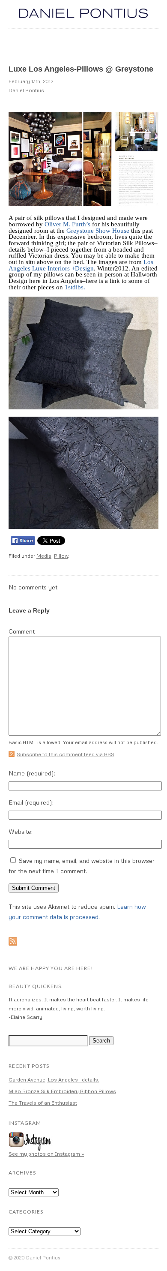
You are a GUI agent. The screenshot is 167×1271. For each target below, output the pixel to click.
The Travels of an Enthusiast (43, 1103)
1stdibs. (75, 287)
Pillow (61, 556)
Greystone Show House (97, 230)
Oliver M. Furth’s (67, 224)
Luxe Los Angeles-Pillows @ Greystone (81, 69)
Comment (22, 631)
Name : (32, 773)
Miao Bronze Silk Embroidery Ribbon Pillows (62, 1091)
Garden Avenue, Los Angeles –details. (54, 1079)
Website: (21, 831)
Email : (31, 802)
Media (43, 556)
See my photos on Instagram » (46, 1154)
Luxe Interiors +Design (62, 268)
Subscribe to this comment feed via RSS (65, 754)
